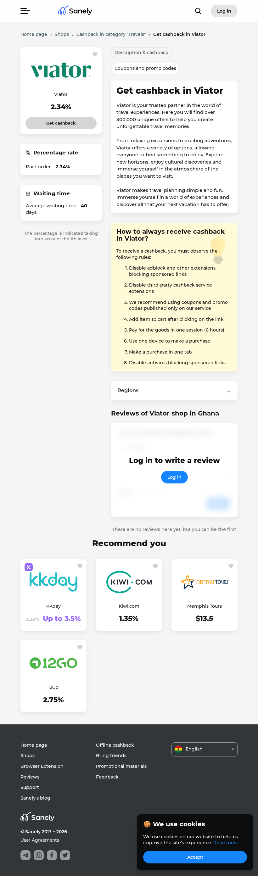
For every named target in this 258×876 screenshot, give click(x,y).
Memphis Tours (204, 606)
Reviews (29, 777)
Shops (27, 755)
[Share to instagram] (39, 855)
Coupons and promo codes (145, 68)
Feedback (107, 777)
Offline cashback (115, 745)
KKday (53, 606)
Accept (195, 857)
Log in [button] (224, 11)
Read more (225, 842)
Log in (174, 477)
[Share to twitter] (65, 855)
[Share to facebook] (52, 855)
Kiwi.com (129, 606)
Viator (61, 94)
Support (29, 787)
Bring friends (111, 755)
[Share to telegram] (25, 855)
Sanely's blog (35, 798)
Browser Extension (42, 766)
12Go (53, 687)
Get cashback (61, 121)
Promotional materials (121, 766)
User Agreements (39, 840)
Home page (33, 745)
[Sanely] (75, 11)
